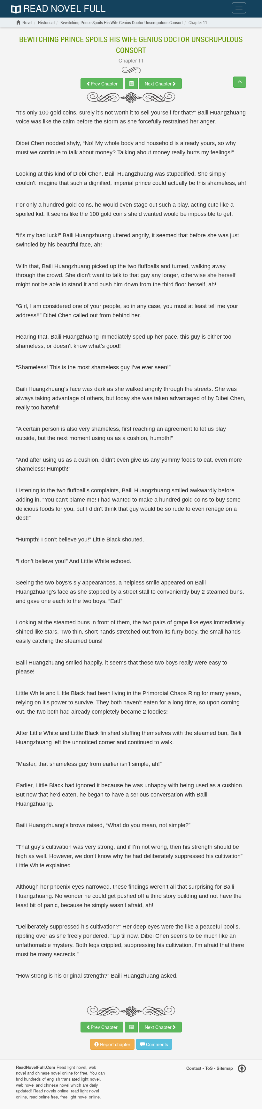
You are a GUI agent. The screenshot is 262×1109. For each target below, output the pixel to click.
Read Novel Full (63, 8)
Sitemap (225, 1068)
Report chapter (114, 1044)
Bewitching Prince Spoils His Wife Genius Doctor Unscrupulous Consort (131, 44)
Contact (193, 1068)
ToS (209, 1068)
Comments (156, 1044)
